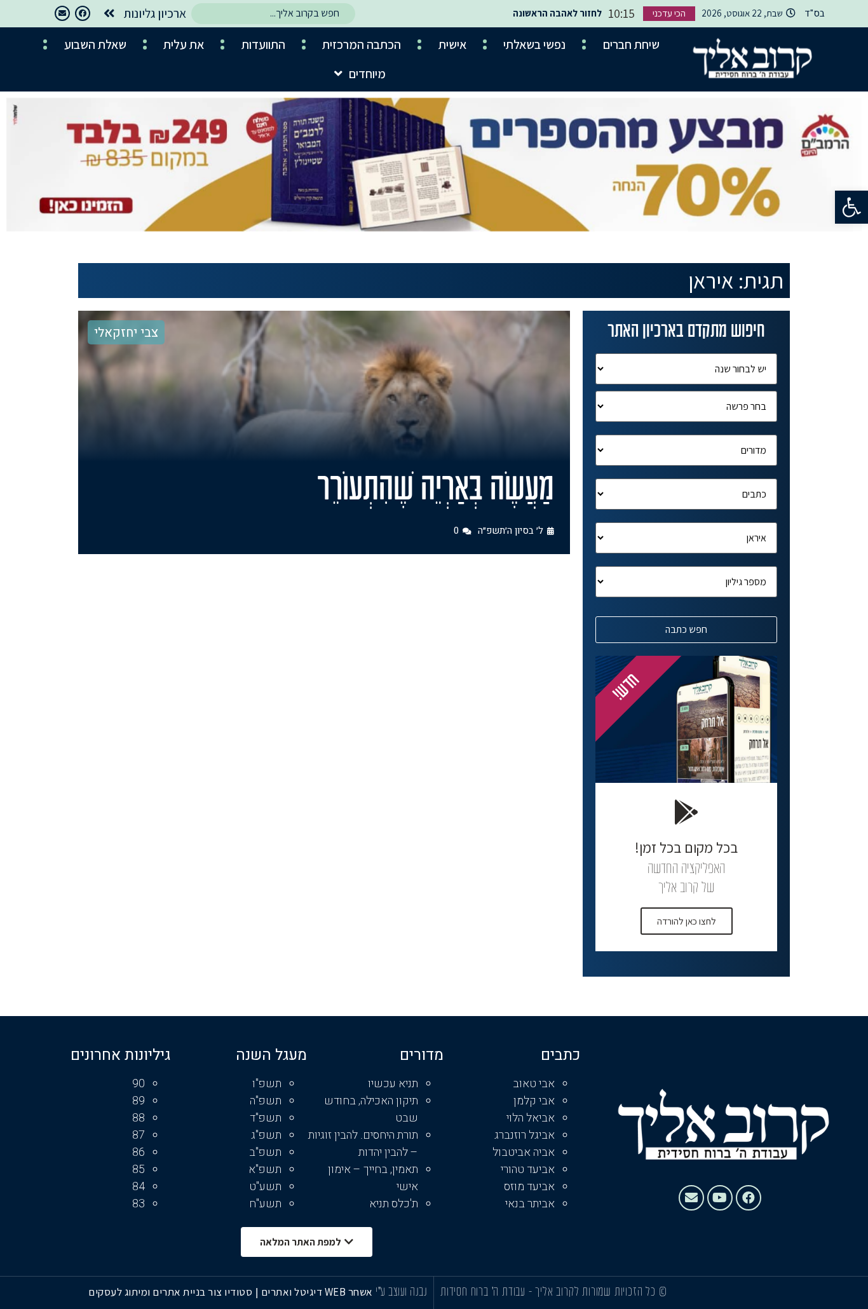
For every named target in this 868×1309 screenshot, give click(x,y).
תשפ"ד (265, 1118)
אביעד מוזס (529, 1186)
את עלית (183, 44)
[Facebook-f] (82, 13)
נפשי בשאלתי (534, 44)
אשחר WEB (349, 1292)
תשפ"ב (265, 1152)
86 (138, 1152)
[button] (851, 207)
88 (138, 1118)
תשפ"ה (265, 1100)
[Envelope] (62, 13)
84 (138, 1186)
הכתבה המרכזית (361, 44)
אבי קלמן (534, 1100)
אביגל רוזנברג (524, 1135)
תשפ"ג (266, 1135)
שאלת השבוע (95, 44)
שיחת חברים (631, 44)
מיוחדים (367, 73)
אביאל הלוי (530, 1118)
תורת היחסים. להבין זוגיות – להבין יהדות (363, 1144)
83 (138, 1203)
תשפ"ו (266, 1083)
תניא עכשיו (393, 1083)
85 (138, 1169)
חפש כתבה (686, 629)
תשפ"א (264, 1169)
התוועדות (263, 44)
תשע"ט (265, 1186)
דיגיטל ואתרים (293, 1292)
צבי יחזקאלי (126, 332)
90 (138, 1083)
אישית (452, 44)
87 (138, 1135)
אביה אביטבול (523, 1152)
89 (138, 1100)
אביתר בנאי (530, 1203)
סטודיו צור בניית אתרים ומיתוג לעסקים (170, 1292)
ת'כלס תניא (393, 1203)
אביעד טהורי (528, 1169)
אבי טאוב (534, 1083)
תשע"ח (265, 1203)
